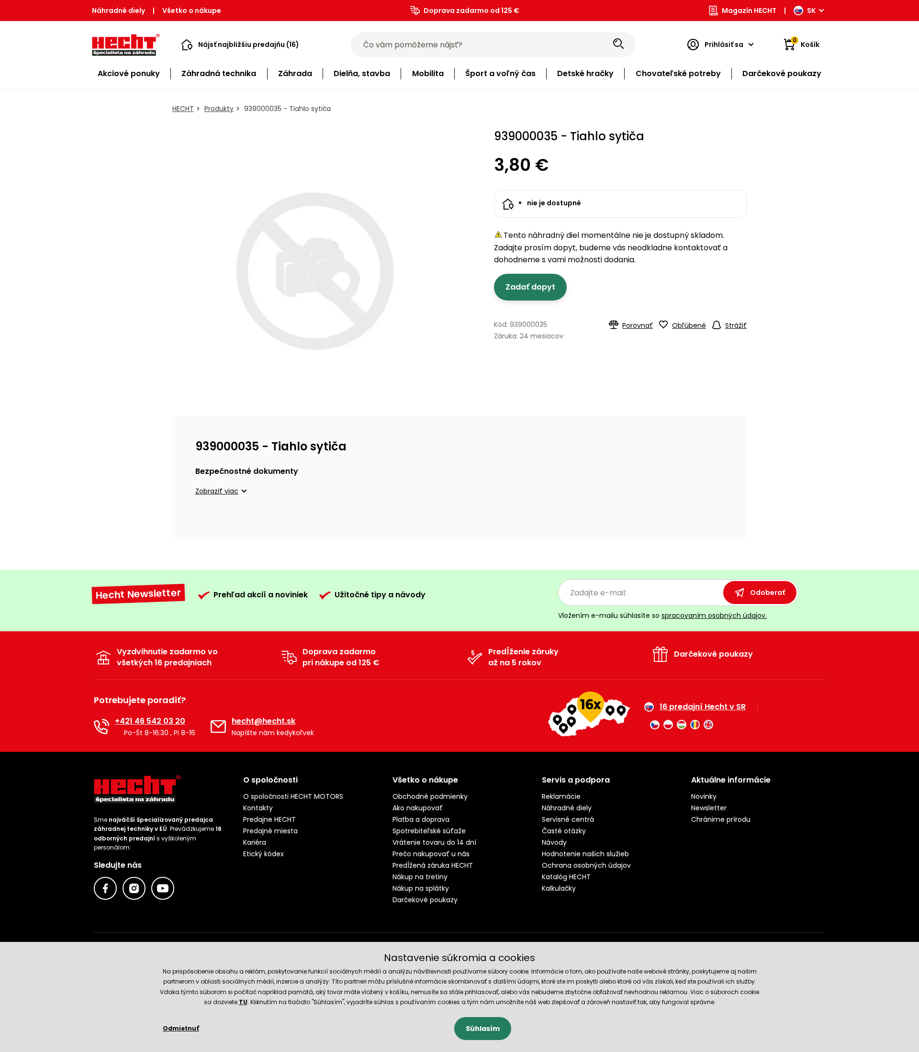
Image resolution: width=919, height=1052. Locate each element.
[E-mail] (218, 726)
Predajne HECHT (269, 819)
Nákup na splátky (420, 888)
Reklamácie (561, 796)
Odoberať (767, 592)
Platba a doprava (420, 819)
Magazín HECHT (749, 10)
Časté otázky (564, 831)
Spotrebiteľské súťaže (429, 831)
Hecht (183, 108)
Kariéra (254, 842)
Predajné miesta (270, 831)
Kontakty (258, 808)
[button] (240, 44)
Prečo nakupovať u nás (431, 854)
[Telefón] (101, 726)
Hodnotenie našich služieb (585, 854)
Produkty (219, 108)
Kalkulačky (559, 888)
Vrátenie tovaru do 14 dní (434, 842)
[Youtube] (162, 888)
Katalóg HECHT (566, 877)
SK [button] (811, 10)
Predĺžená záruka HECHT (432, 865)
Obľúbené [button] (689, 325)
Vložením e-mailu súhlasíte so (662, 615)
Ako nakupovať (417, 808)
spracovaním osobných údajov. (714, 615)
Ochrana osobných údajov (586, 865)
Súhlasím (483, 1028)
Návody (554, 842)
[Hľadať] (618, 44)
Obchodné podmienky (430, 796)
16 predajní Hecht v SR (703, 707)
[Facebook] (105, 888)
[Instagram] (134, 888)
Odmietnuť (181, 1028)
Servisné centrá (568, 819)
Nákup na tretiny (420, 877)
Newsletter (709, 808)
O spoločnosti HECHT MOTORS (293, 796)
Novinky (704, 796)
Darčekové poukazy (425, 900)
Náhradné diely (118, 10)
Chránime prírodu (721, 819)
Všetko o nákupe (191, 10)
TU (243, 1002)
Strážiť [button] (736, 325)
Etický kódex (263, 854)
